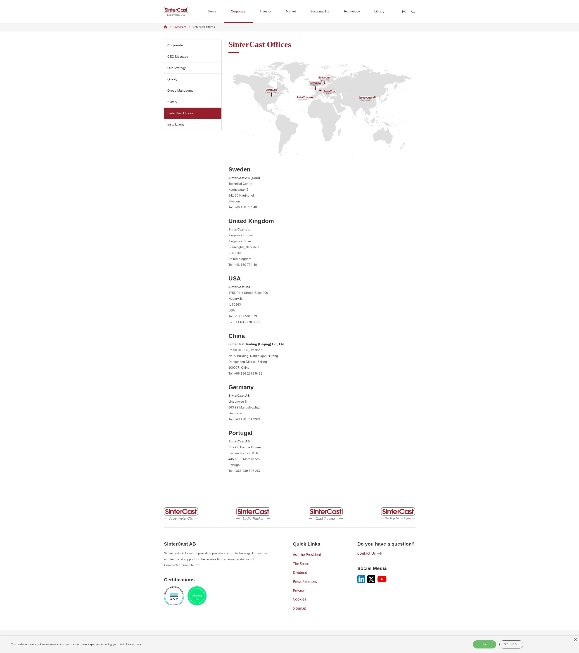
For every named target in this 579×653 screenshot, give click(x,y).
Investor (265, 11)
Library (379, 11)
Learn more (134, 644)
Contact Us (366, 553)
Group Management (181, 90)
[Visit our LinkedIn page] (361, 579)
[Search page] (413, 11)
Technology (352, 11)
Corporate (238, 11)
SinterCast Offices (181, 113)
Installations (175, 124)
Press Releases (305, 582)
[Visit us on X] (371, 579)
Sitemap (299, 608)
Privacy (299, 591)
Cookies (299, 599)
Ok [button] (484, 644)
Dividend (300, 573)
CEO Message (177, 56)
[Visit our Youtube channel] (382, 579)
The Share (301, 564)
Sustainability (319, 11)
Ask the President (307, 555)
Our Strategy (176, 68)
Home (212, 11)
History (172, 102)
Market (291, 11)
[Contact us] (404, 11)
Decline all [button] (511, 644)
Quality (172, 79)
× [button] (575, 639)
